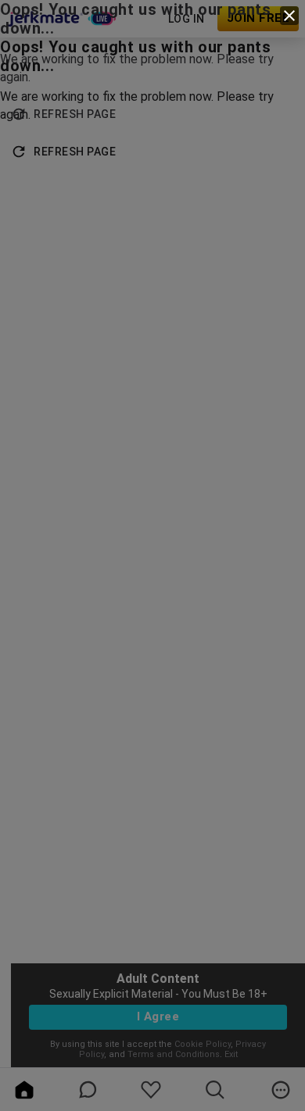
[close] (289, 15)
